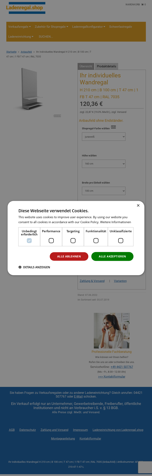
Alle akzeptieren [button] (112, 256)
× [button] (138, 205)
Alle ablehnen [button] (69, 256)
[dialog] (76, 238)
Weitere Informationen (115, 222)
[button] (34, 267)
